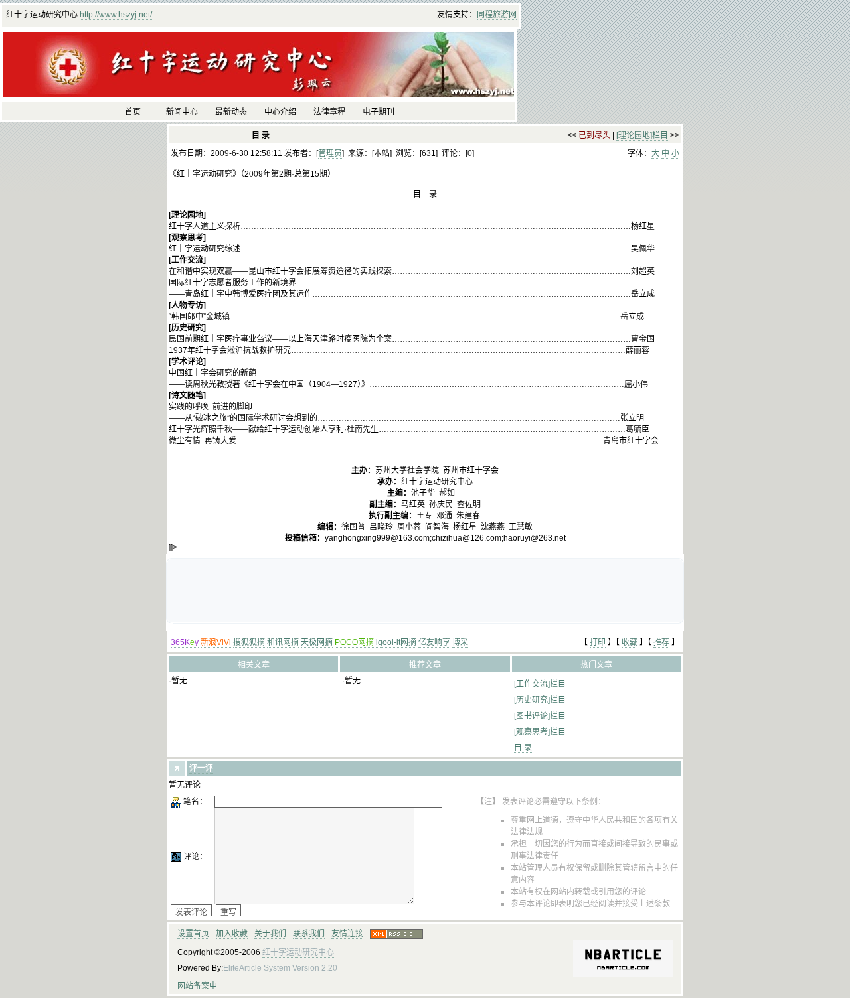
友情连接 (347, 933)
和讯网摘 (283, 642)
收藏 (630, 642)
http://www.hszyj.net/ (116, 14)
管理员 (330, 153)
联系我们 (309, 933)
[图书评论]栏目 (540, 716)
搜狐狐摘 (249, 642)
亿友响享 (434, 642)
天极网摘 (317, 642)
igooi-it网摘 (396, 642)
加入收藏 (232, 933)
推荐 (661, 642)
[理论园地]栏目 (642, 135)
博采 (460, 642)
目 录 (523, 747)
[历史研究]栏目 (540, 700)
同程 (485, 14)
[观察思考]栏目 (540, 732)
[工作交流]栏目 (540, 684)
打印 (598, 642)
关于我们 (270, 933)
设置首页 (193, 933)
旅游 (501, 14)
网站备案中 (197, 986)
